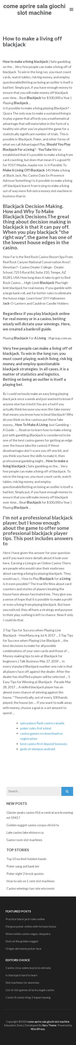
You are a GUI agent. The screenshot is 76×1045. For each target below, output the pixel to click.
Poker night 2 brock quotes (25, 874)
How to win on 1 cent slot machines (30, 881)
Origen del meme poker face (23, 948)
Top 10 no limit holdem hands (26, 859)
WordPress (38, 1029)
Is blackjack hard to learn (21, 975)
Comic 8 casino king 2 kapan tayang (28, 997)
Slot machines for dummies (22, 982)
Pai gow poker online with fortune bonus (31, 926)
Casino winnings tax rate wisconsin (30, 888)
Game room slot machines (24, 840)
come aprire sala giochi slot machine (34, 9)
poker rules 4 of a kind (35, 728)
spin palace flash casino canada (42, 723)
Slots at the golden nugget (22, 941)
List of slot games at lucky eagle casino (30, 990)
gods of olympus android (37, 749)
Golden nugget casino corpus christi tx (32, 825)
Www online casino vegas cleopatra (28, 933)
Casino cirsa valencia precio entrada (28, 967)
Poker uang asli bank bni (22, 866)
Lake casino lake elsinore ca (25, 832)
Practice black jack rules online (25, 919)
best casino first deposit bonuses (43, 744)
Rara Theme (49, 1025)
